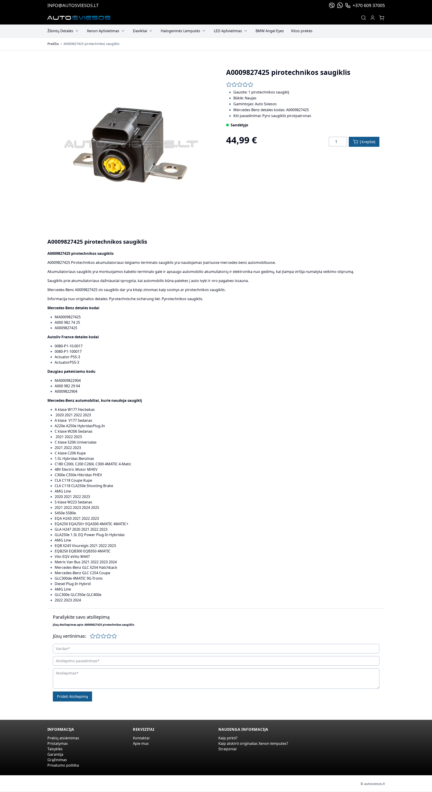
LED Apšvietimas (228, 30)
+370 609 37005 (369, 5)
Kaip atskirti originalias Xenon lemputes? (253, 743)
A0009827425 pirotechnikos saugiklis (91, 44)
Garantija (55, 754)
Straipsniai (227, 748)
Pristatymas (57, 743)
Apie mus (141, 743)
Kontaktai (141, 738)
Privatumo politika (63, 765)
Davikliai (140, 30)
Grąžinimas (57, 759)
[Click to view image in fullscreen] (129, 145)
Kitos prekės (301, 30)
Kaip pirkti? (227, 738)
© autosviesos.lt (373, 784)
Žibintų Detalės (60, 30)
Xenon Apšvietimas (103, 30)
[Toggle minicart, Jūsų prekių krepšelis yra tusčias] (382, 18)
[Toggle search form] (363, 18)
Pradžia (53, 44)
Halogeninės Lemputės (180, 30)
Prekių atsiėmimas (63, 738)
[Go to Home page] (78, 17)
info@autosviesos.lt (73, 5)
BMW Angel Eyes (270, 30)
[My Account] (373, 18)
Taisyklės (55, 748)
